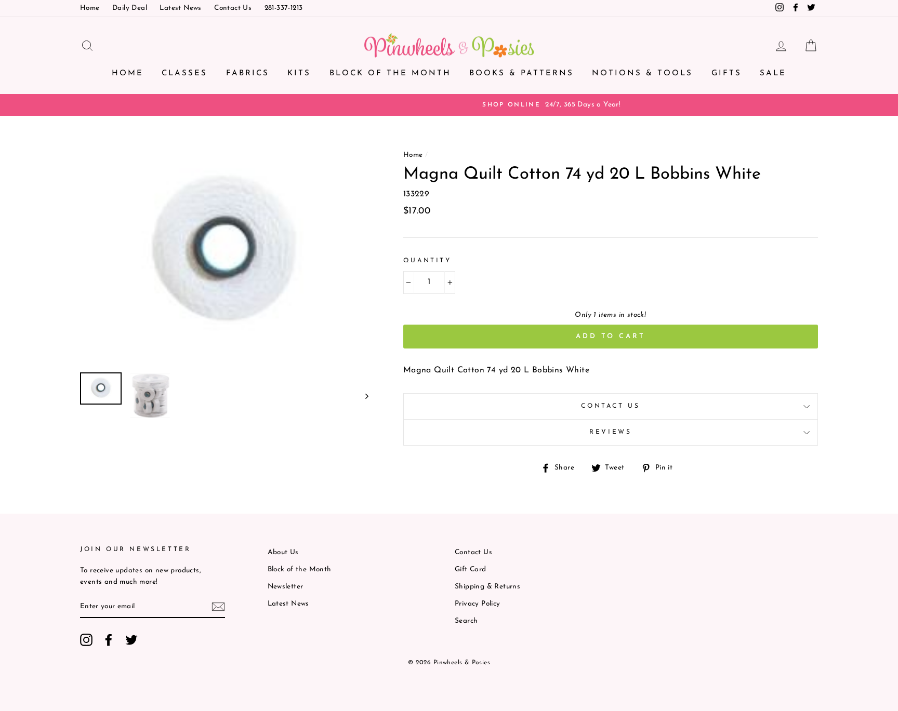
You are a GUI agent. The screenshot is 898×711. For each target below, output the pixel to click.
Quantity (427, 261)
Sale (773, 73)
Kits (299, 73)
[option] (449, 105)
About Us (283, 552)
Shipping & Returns (487, 586)
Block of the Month (390, 73)
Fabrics (247, 73)
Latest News (180, 8)
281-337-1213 (284, 8)
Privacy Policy (477, 603)
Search (466, 621)
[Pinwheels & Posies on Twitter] (131, 640)
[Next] (361, 395)
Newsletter (285, 586)
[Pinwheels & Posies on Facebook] (108, 640)
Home (90, 8)
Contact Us (233, 8)
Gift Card (470, 569)
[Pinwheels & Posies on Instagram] (86, 640)
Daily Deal (129, 8)
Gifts (726, 73)
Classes (184, 73)
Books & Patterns (521, 73)
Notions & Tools (642, 73)
